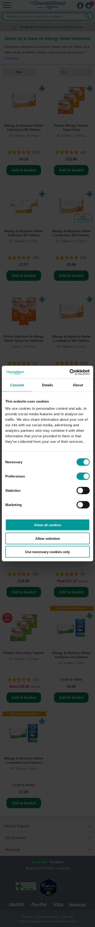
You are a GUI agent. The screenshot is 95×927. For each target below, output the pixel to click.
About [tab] (78, 385)
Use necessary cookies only (47, 552)
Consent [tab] (17, 385)
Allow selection (47, 538)
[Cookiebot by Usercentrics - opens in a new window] (69, 372)
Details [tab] (47, 385)
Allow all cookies (47, 525)
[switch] (83, 476)
